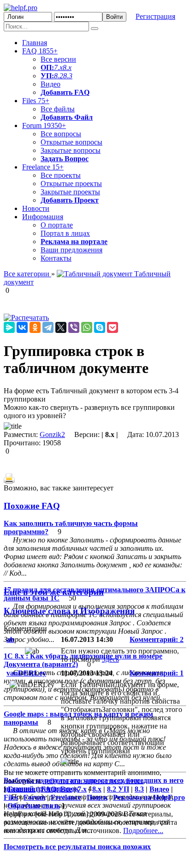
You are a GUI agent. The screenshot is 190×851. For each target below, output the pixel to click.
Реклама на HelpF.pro (149, 797)
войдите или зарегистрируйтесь (93, 781)
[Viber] (73, 327)
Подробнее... (143, 830)
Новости (35, 208)
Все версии (58, 59)
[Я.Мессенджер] (9, 327)
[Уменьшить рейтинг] (10, 290)
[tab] (95, 506)
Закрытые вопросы (71, 150)
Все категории (27, 274)
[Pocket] (112, 327)
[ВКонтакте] (22, 327)
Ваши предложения (71, 250)
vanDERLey (26, 673)
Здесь (110, 659)
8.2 (58, 76)
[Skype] (99, 327)
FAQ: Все (56, 789)
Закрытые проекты (70, 192)
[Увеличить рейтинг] (5, 290)
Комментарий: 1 (157, 673)
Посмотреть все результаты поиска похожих (77, 847)
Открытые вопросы (71, 142)
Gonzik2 (52, 434)
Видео (50, 84)
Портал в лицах (65, 233)
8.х (96, 789)
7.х (58, 67)
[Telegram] (47, 327)
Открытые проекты (71, 183)
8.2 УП (118, 789)
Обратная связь (33, 806)
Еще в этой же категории (54, 592)
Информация (42, 217)
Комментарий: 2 (157, 639)
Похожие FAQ (32, 506)
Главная (34, 43)
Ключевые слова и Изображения (69, 611)
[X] (60, 327)
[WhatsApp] (86, 327)
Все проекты (61, 175)
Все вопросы (61, 134)
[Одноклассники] (35, 327)
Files (35, 101)
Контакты (56, 258)
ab (10, 639)
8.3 (67, 76)
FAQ (40, 51)
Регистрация (155, 16)
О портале (57, 225)
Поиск (97, 797)
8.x (67, 67)
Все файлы (58, 109)
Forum (44, 125)
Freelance (43, 167)
